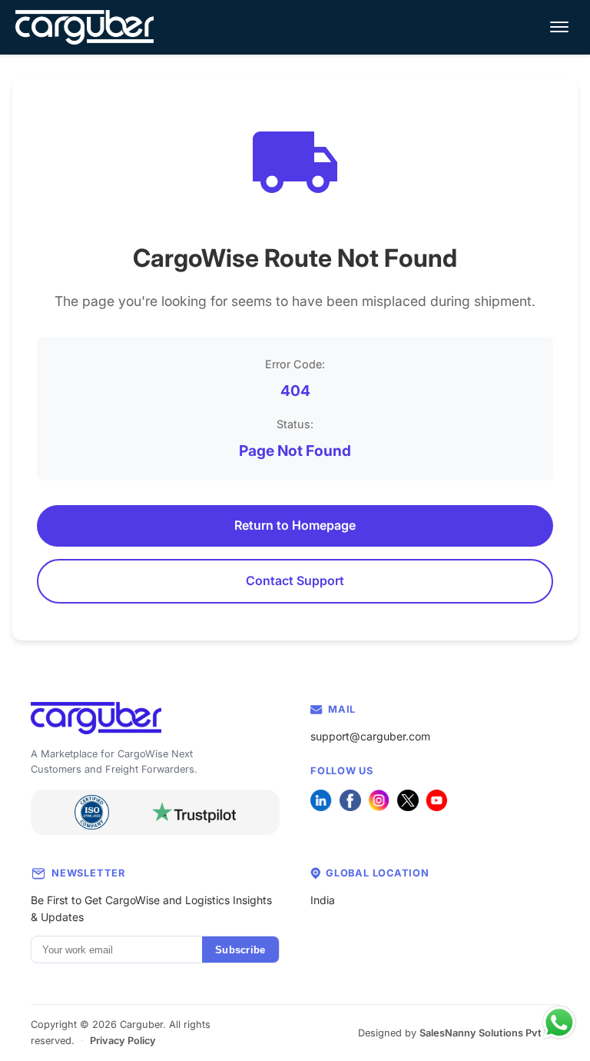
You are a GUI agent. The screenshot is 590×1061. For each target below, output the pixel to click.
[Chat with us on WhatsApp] (559, 1022)
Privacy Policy (123, 1040)
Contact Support (295, 580)
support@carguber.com (370, 736)
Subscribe (240, 950)
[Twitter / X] (408, 800)
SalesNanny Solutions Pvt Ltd (489, 1033)
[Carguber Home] (155, 718)
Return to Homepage (295, 525)
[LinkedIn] (321, 800)
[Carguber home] (84, 27)
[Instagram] (378, 800)
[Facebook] (350, 800)
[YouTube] (436, 800)
